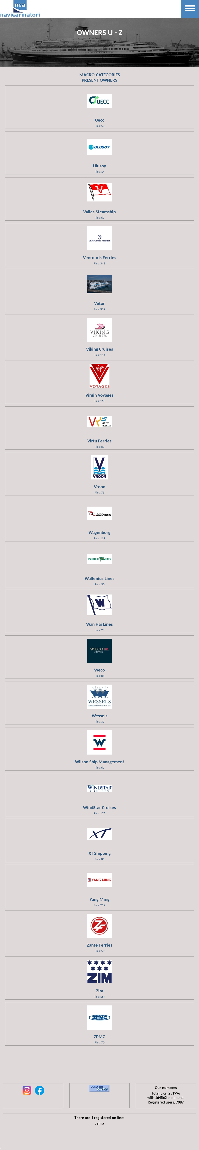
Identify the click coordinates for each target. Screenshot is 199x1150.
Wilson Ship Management (99, 762)
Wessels (100, 716)
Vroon (99, 487)
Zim (99, 991)
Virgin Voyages (99, 395)
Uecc (99, 120)
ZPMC (99, 1037)
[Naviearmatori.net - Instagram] (27, 1095)
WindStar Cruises (99, 808)
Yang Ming (99, 899)
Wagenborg (99, 533)
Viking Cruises (99, 349)
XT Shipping (100, 853)
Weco (99, 670)
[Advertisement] (99, 1067)
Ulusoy (99, 166)
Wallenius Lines (100, 579)
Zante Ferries (99, 945)
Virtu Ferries (99, 441)
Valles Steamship (99, 212)
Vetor (99, 303)
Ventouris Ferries (99, 258)
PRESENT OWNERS (99, 80)
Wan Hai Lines (99, 624)
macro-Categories (99, 75)
